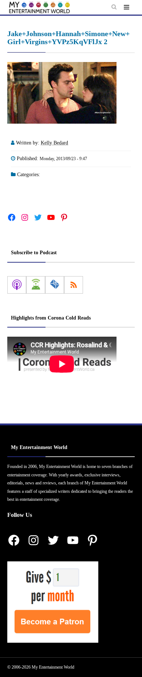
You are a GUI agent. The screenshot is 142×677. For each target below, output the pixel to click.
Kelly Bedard (54, 143)
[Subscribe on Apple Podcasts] (16, 285)
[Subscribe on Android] (35, 285)
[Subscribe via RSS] (73, 285)
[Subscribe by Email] (54, 285)
